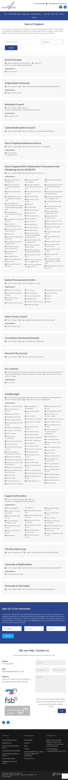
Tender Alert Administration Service (10, 755)
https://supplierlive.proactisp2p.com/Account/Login (38, 320)
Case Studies (46, 14)
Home (5, 14)
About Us (61, 14)
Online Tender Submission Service (10, 747)
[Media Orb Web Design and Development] (59, 774)
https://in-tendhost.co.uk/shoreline (33, 341)
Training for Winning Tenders (11, 751)
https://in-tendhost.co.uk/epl (31, 283)
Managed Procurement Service (9, 762)
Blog (52, 14)
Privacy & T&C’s (29, 758)
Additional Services (36, 14)
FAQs (56, 14)
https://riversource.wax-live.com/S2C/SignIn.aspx (42, 552)
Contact (34, 17)
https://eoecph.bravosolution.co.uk (33, 173)
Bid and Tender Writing (14, 14)
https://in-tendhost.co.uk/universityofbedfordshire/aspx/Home (42, 568)
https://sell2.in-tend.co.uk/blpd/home (38, 399)
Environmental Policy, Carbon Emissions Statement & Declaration (33, 754)
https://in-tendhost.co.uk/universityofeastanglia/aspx (38, 589)
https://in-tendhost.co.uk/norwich (32, 357)
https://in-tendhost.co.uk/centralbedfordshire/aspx (38, 131)
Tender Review (26, 14)
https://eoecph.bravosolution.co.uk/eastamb (36, 146)
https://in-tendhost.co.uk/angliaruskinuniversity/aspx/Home (41, 86)
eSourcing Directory (8, 758)
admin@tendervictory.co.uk (58, 3)
